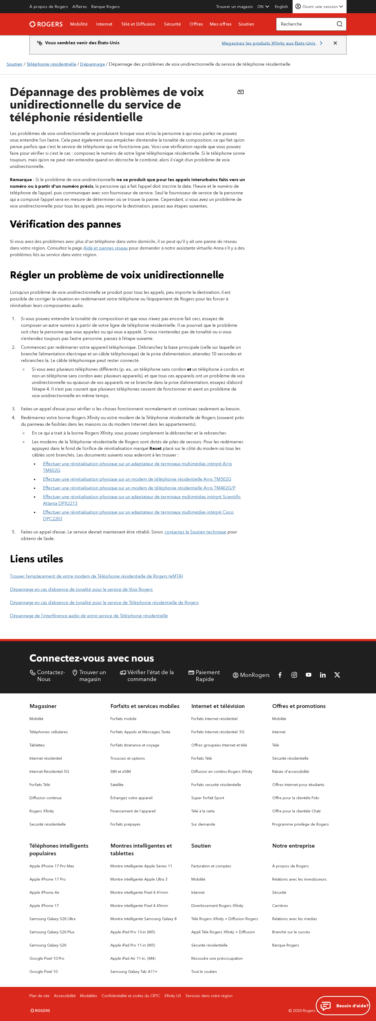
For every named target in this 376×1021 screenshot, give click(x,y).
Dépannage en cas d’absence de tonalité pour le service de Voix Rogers (81, 589)
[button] (263, 6)
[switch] (282, 6)
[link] (48, 6)
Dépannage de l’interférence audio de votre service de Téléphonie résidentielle (89, 616)
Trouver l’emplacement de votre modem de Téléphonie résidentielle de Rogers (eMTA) (96, 576)
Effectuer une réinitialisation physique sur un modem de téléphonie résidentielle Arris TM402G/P (139, 488)
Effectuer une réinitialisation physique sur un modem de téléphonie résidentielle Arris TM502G (137, 479)
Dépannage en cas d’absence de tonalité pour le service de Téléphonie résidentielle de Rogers (104, 602)
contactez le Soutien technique (195, 532)
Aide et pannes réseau (105, 248)
